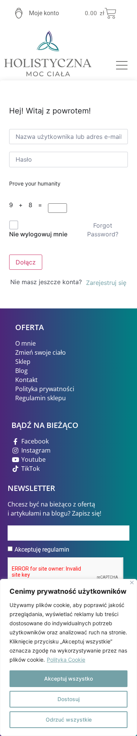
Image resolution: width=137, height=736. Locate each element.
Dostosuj (68, 699)
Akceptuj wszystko (68, 678)
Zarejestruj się (106, 282)
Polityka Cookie (66, 659)
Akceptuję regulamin (41, 549)
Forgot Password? (102, 229)
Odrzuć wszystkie (69, 719)
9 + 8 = (27, 205)
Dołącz (26, 262)
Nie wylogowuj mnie (38, 234)
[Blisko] (132, 582)
